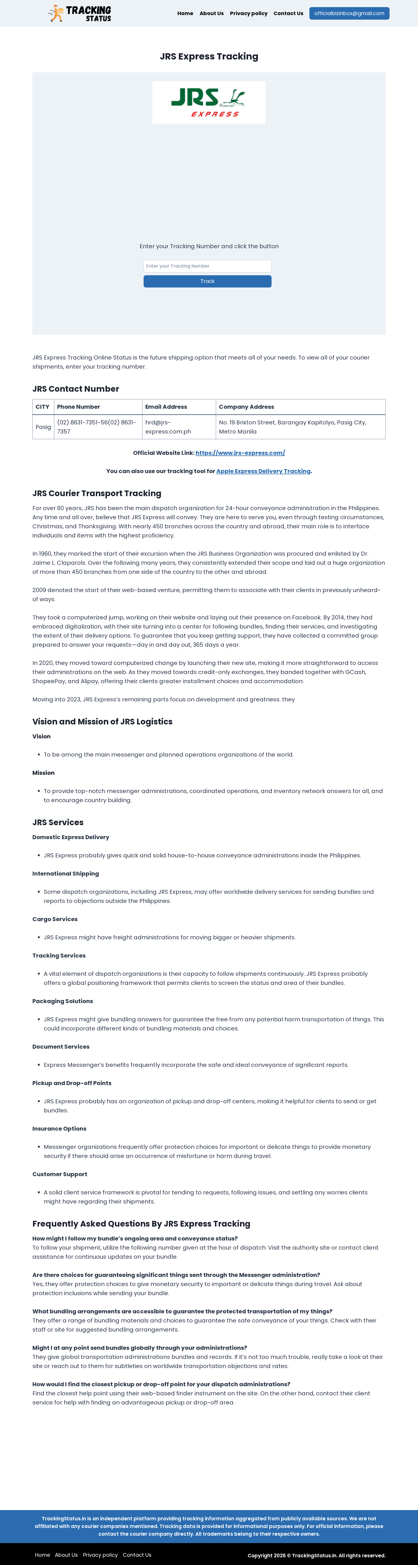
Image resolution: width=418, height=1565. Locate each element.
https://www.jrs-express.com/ (240, 453)
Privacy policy (249, 13)
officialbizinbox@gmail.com (349, 13)
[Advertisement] (209, 175)
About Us (212, 13)
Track (207, 281)
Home (185, 13)
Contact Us (288, 13)
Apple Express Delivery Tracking (263, 471)
